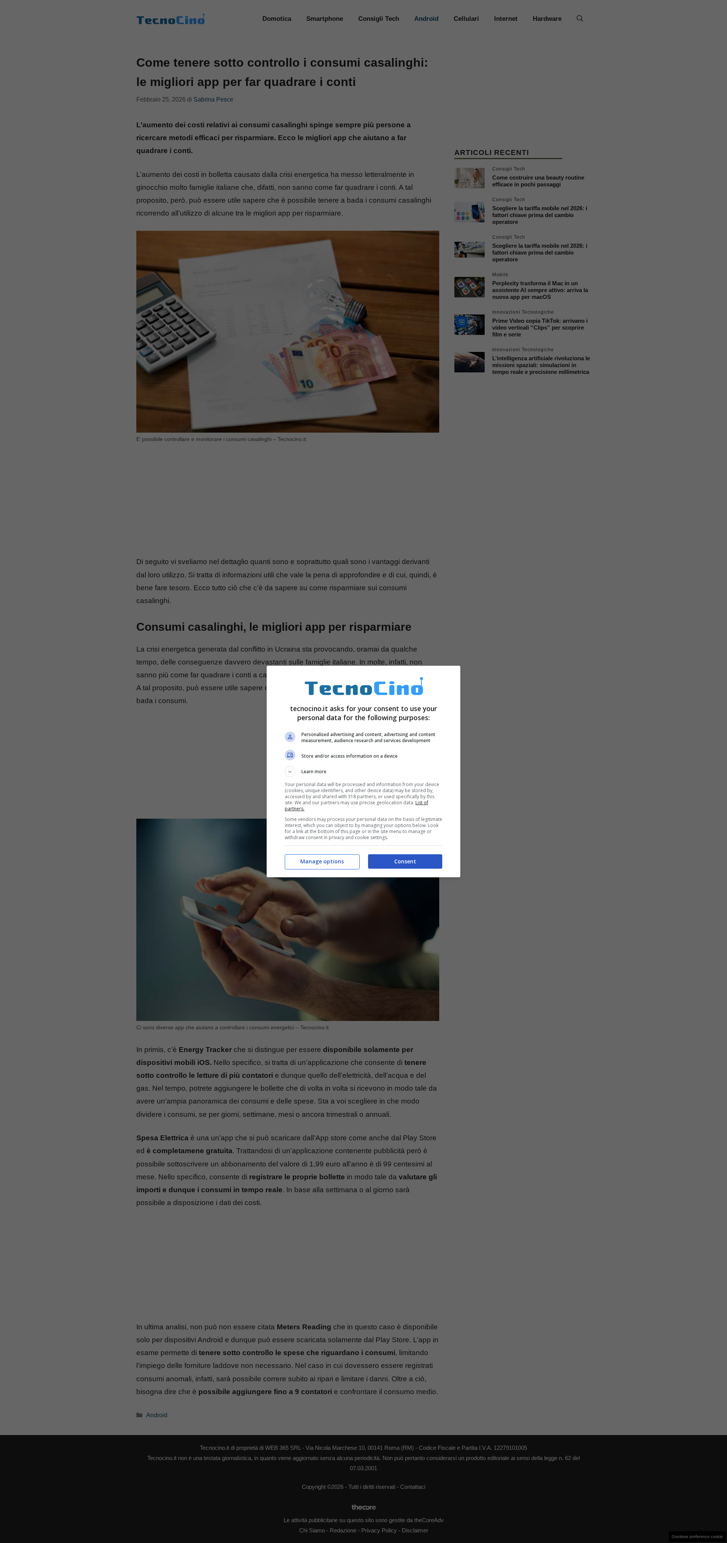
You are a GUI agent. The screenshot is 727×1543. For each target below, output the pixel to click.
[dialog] (363, 771)
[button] (363, 771)
